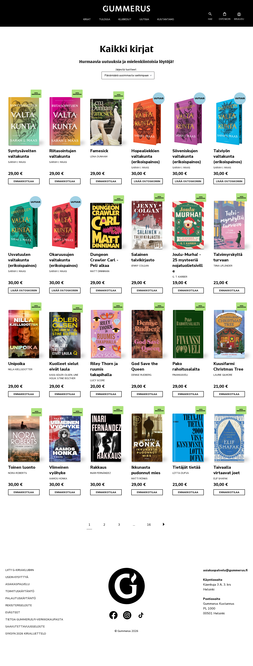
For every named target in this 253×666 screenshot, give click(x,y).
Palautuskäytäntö (20, 598)
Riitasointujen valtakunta (62, 153)
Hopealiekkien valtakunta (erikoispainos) (145, 156)
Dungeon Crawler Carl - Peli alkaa (104, 260)
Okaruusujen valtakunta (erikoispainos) (63, 260)
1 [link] (89, 525)
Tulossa (104, 19)
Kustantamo (165, 19)
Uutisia (144, 19)
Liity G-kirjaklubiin (19, 570)
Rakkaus (98, 467)
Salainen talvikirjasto (142, 257)
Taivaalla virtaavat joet (226, 470)
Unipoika (16, 363)
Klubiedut (124, 19)
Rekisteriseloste (18, 605)
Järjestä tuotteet (125, 69)
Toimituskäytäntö (19, 591)
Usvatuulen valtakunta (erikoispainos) (22, 260)
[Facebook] (113, 615)
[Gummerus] (126, 9)
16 (149, 525)
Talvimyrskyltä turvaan (227, 257)
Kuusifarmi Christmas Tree (228, 366)
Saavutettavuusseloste (25, 626)
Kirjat (87, 19)
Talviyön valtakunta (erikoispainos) (227, 156)
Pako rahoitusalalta (186, 366)
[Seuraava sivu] (163, 525)
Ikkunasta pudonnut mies (145, 470)
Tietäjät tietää (186, 467)
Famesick (99, 151)
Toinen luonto (21, 467)
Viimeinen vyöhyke (58, 470)
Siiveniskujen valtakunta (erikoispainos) (186, 156)
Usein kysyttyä (16, 577)
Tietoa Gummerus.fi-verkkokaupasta (34, 619)
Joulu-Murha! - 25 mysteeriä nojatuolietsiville (187, 263)
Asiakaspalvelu (17, 584)
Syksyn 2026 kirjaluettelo (25, 634)
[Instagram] (127, 615)
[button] (210, 19)
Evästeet (12, 612)
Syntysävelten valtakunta (22, 153)
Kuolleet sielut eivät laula (63, 366)
